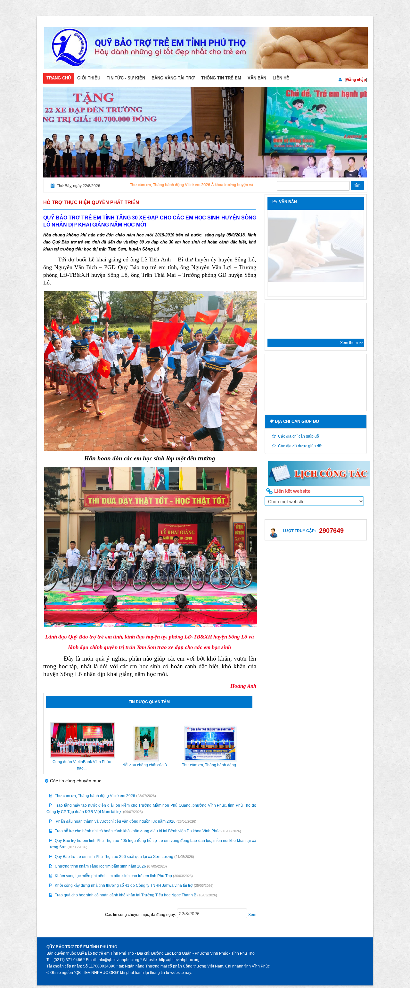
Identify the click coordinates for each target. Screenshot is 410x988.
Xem (251, 914)
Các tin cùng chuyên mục (75, 780)
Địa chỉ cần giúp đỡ (296, 421)
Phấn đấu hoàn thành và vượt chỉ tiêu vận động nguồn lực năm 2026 (115, 821)
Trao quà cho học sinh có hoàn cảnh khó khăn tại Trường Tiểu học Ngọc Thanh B (125, 895)
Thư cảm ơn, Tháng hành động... (210, 765)
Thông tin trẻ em (221, 78)
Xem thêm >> (351, 343)
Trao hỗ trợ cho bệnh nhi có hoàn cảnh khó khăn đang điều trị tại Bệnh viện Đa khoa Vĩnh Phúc (137, 831)
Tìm (357, 185)
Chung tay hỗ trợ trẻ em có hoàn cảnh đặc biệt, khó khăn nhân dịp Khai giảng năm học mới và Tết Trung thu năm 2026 (317, 288)
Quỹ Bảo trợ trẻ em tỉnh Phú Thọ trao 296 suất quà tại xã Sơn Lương (114, 856)
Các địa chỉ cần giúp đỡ (298, 436)
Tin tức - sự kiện (126, 78)
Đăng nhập (356, 80)
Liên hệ (281, 78)
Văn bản (257, 78)
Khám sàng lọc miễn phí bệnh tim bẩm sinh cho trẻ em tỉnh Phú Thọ (113, 876)
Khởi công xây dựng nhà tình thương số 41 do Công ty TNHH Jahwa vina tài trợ (124, 885)
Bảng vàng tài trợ (173, 78)
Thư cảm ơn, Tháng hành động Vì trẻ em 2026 (95, 796)
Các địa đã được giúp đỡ (300, 446)
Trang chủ (58, 78)
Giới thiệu (88, 78)
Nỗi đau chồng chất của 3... (146, 765)
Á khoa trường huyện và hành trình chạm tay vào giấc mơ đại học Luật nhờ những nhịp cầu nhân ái (240, 185)
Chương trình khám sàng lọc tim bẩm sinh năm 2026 (100, 866)
